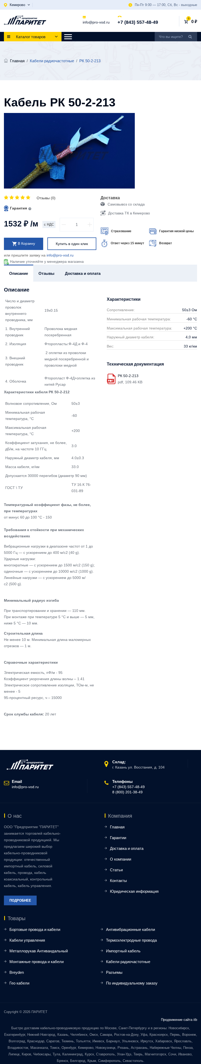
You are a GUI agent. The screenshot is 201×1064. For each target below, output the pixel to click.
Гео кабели (19, 983)
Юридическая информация (134, 891)
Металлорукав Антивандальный (38, 951)
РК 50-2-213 (128, 376)
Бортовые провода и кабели (34, 929)
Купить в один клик (72, 244)
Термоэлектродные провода (131, 940)
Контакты (118, 880)
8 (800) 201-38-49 (127, 792)
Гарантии (118, 837)
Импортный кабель (123, 951)
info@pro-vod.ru (96, 22)
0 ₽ (194, 21)
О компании (120, 859)
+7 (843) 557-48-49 (138, 22)
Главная (17, 61)
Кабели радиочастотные (128, 961)
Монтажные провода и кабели (36, 961)
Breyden (16, 972)
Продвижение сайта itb (179, 1020)
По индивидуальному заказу (132, 983)
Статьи (116, 870)
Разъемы (114, 972)
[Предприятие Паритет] (25, 20)
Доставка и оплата (126, 848)
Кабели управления (27, 940)
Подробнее (20, 900)
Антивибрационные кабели (130, 929)
